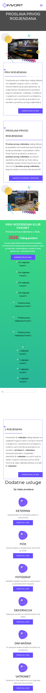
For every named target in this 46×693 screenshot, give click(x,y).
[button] (41, 5)
